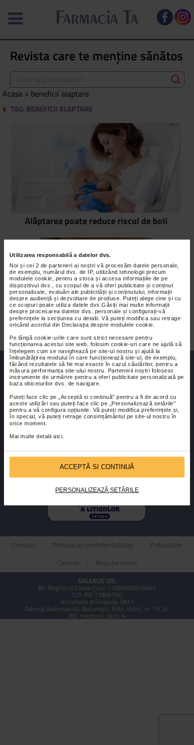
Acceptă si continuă (97, 467)
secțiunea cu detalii (72, 318)
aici (57, 436)
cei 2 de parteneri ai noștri (61, 265)
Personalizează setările (97, 490)
